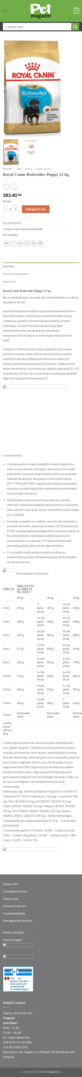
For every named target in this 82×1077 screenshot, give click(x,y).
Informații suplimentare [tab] (16, 273)
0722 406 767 (23, 1013)
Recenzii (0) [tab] (9, 281)
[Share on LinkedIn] (41, 243)
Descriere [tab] (8, 266)
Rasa (15, 234)
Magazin (7, 168)
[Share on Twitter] (20, 243)
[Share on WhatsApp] (6, 243)
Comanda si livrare (15, 891)
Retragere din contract (17, 920)
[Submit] (75, 26)
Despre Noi (10, 884)
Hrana (28, 168)
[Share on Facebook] (13, 243)
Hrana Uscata (43, 168)
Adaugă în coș (36, 209)
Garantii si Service (14, 906)
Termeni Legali (12, 939)
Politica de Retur (14, 932)
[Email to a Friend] (27, 243)
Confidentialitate (14, 913)
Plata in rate (10, 898)
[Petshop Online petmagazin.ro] (41, 11)
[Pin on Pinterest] (34, 243)
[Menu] (5, 11)
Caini (18, 168)
